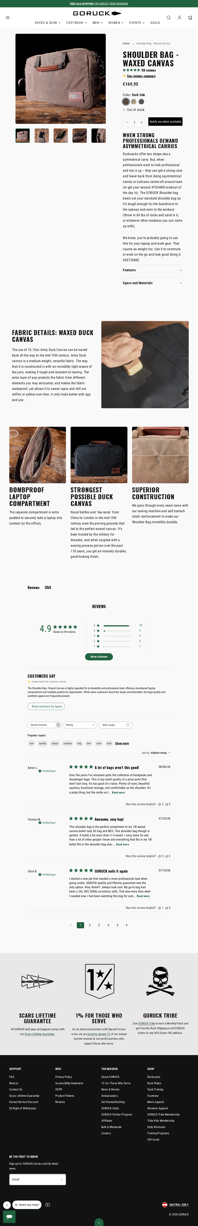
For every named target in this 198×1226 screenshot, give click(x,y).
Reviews (60, 1102)
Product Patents (64, 1096)
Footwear (153, 1096)
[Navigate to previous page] (71, 925)
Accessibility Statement (69, 1083)
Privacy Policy (63, 1077)
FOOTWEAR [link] (75, 23)
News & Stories (110, 1089)
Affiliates (106, 1120)
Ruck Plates (154, 1083)
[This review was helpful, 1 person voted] (159, 908)
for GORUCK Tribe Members (99, 3)
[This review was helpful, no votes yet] (159, 856)
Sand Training (155, 1089)
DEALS (155, 23)
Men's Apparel (155, 1102)
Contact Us (15, 1089)
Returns (14, 1083)
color (99, 743)
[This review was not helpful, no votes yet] (166, 804)
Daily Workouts (156, 1127)
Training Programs (158, 1133)
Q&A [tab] (48, 587)
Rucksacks (153, 1077)
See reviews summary (141, 76)
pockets (68, 743)
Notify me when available (165, 121)
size (31, 743)
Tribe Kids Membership (160, 1120)
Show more (122, 743)
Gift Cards (153, 1139)
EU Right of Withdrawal (22, 1108)
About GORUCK (110, 1077)
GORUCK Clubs (110, 1108)
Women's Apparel (157, 1108)
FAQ (11, 1077)
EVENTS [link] (135, 23)
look (109, 743)
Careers (106, 1133)
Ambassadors (109, 1096)
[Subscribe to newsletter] (61, 1179)
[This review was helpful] (159, 804)
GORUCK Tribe (146, 1023)
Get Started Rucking (113, 1102)
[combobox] (80, 725)
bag (79, 743)
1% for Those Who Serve (116, 1083)
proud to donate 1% (99, 1034)
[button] (7, 17)
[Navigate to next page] (127, 925)
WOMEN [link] (114, 23)
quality (42, 743)
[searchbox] (41, 725)
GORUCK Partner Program (116, 1114)
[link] (179, 17)
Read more (118, 792)
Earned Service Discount (23, 1102)
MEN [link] (96, 23)
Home (126, 43)
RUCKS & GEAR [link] (46, 23)
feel (89, 743)
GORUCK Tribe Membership (163, 1114)
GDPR (58, 1089)
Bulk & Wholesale (111, 1127)
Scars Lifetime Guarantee (39, 1034)
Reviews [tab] (33, 587)
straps (55, 743)
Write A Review (99, 656)
